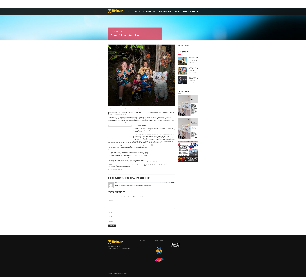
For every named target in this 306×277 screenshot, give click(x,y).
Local (142, 109)
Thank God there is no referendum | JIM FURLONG (193, 59)
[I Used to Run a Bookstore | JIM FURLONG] (182, 70)
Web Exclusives (147, 109)
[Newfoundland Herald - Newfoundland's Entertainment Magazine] (116, 11)
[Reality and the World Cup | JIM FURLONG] (182, 80)
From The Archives (135, 109)
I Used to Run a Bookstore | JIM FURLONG (193, 69)
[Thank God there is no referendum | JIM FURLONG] (182, 60)
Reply (172, 182)
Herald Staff (125, 109)
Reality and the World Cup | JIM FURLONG (193, 78)
